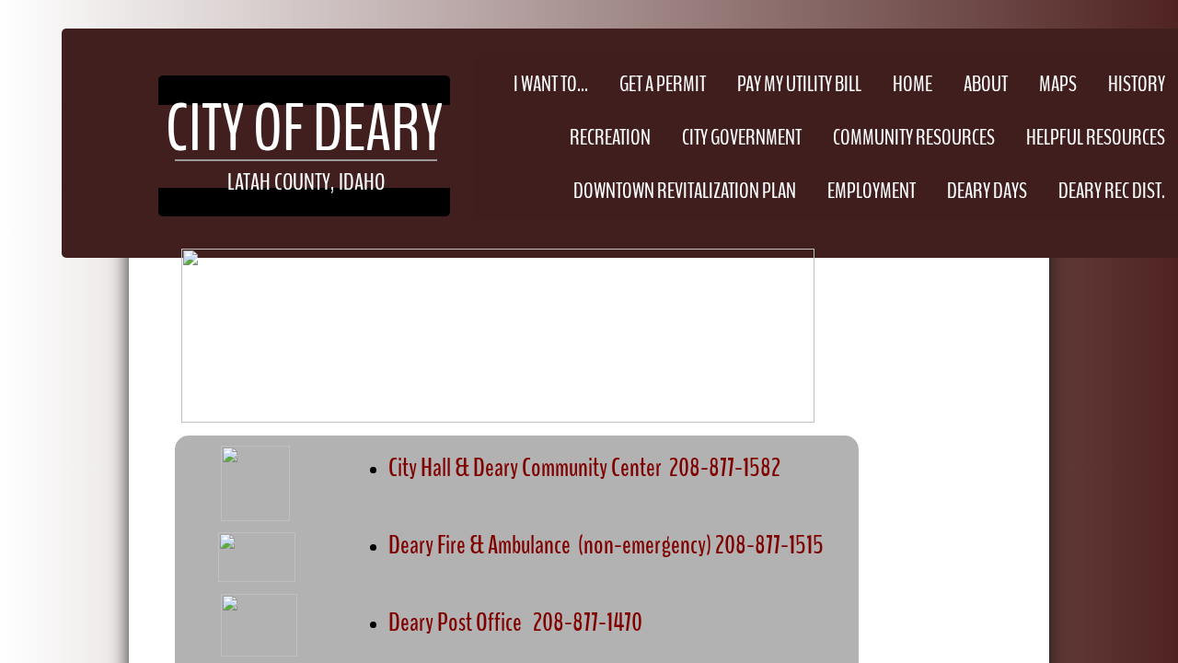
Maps (1058, 84)
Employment (871, 190)
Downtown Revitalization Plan (684, 190)
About (986, 84)
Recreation (610, 137)
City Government (742, 137)
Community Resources (914, 137)
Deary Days (987, 190)
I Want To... (551, 84)
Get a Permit (662, 84)
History (1136, 84)
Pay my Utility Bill (799, 84)
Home (912, 84)
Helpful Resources (1095, 137)
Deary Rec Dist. (1111, 190)
